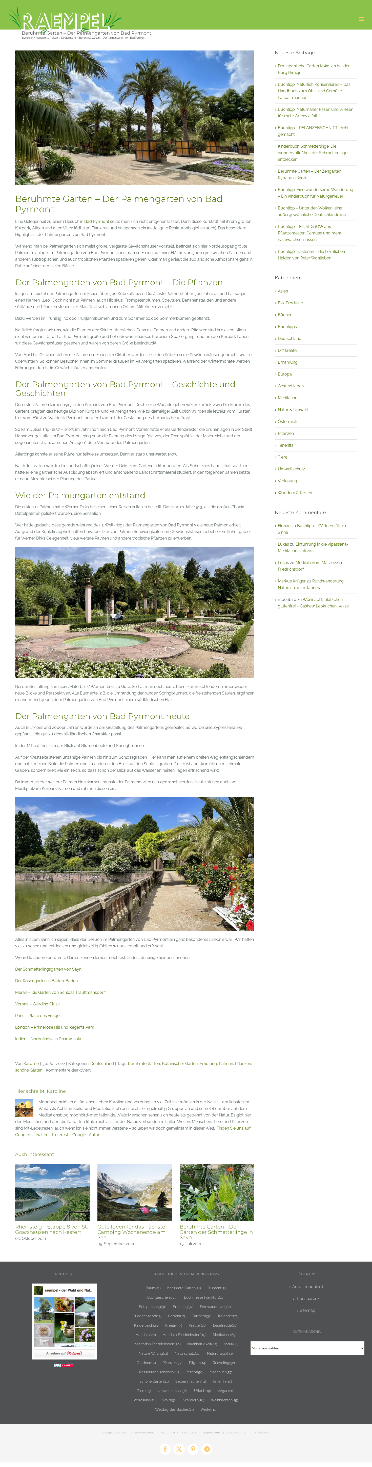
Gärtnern (202, 1316)
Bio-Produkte (290, 303)
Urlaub (202, 1391)
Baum (153, 1288)
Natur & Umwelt (293, 409)
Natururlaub (220, 1353)
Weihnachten (224, 1400)
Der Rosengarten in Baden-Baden (46, 980)
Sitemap (307, 1310)
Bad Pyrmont (96, 221)
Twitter (41, 1134)
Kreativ (173, 1325)
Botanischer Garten (180, 1063)
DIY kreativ (287, 350)
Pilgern (197, 1363)
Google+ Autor (85, 1134)
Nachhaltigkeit (202, 1344)
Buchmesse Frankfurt (204, 1297)
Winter (208, 1409)
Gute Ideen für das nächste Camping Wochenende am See (131, 1232)
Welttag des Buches (174, 1409)
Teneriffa (286, 445)
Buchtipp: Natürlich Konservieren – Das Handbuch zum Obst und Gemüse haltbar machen (314, 91)
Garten (176, 1316)
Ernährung (288, 362)
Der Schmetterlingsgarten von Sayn (48, 969)
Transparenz (307, 1298)
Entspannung (152, 1306)
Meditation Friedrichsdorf (157, 1344)
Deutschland (102, 1063)
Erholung (208, 1063)
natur (231, 1344)
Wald (169, 1400)
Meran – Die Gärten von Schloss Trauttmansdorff (60, 992)
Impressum (211, 1432)
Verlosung (287, 480)
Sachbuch (221, 1372)
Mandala (145, 1334)
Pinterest (60, 1134)
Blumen (217, 1288)
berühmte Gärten (144, 1063)
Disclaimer (262, 1432)
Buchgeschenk (162, 1297)
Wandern (193, 1400)
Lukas (283, 544)
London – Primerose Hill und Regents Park (54, 1027)
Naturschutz (187, 1353)
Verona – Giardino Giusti (37, 1004)
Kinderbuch (146, 1325)
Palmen (226, 1063)
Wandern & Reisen (295, 492)
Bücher (285, 314)
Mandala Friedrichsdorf (184, 1334)
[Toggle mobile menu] (361, 19)
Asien (283, 291)
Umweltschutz (291, 469)
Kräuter (197, 1325)
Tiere (282, 457)
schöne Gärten (28, 1070)
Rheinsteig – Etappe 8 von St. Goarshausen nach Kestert (51, 1229)
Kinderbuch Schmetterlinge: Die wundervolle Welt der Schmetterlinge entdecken (312, 153)
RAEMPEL (146, 1432)
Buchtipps (287, 326)
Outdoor (146, 1363)
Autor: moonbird (307, 1286)
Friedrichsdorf (147, 1316)
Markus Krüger (292, 581)
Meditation (287, 397)
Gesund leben (291, 386)
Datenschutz (236, 1432)
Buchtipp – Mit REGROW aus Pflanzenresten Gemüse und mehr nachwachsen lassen (309, 233)
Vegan (226, 1391)
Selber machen (190, 1381)
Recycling (224, 1363)
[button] (19, 1205)
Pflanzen (243, 1063)
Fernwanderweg (216, 1306)
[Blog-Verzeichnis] (64, 1366)
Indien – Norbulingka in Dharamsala (48, 1038)
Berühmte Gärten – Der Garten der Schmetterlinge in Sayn (216, 1232)
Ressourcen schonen (159, 1372)
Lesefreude (225, 1325)
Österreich (287, 421)
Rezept (194, 1372)
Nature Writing (153, 1353)
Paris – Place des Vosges (38, 1015)
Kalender (228, 1316)
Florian (284, 525)
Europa (285, 374)
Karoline (31, 1063)
